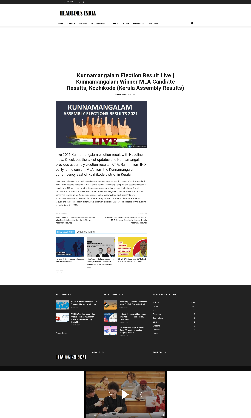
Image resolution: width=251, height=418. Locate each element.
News (60, 23)
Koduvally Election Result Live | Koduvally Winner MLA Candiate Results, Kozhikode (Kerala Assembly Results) (126, 220)
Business (82, 23)
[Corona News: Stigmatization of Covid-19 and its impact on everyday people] (110, 330)
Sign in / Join (82, 2)
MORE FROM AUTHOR (86, 232)
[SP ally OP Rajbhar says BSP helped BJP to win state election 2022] (132, 247)
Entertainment (99, 23)
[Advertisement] (125, 50)
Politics (71, 23)
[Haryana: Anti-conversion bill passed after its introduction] (70, 247)
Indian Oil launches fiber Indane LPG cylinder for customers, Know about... (132, 316)
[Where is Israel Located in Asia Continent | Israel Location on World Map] (62, 305)
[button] (192, 23)
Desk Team (121, 94)
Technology (139, 23)
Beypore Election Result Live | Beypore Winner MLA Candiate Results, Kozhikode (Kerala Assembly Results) (75, 220)
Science (114, 23)
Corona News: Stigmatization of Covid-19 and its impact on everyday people (133, 330)
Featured (153, 23)
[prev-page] (57, 272)
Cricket (125, 23)
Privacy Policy (61, 333)
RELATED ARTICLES (65, 232)
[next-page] (61, 272)
